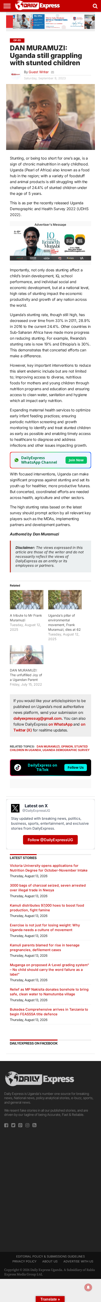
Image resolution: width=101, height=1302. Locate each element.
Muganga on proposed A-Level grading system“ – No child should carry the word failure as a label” (49, 969)
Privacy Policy (24, 1261)
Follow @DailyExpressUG (50, 839)
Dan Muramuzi (48, 746)
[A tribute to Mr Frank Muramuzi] (26, 599)
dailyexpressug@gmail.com (37, 718)
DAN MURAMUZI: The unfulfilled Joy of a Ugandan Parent (26, 675)
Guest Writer (39, 72)
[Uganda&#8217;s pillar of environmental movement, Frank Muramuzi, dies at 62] (65, 599)
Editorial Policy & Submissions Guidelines (50, 1256)
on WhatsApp (60, 724)
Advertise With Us (78, 1261)
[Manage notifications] (88, 1287)
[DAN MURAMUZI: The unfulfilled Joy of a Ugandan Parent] (26, 654)
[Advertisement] (50, 1188)
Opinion (67, 746)
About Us (50, 1261)
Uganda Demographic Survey (66, 750)
